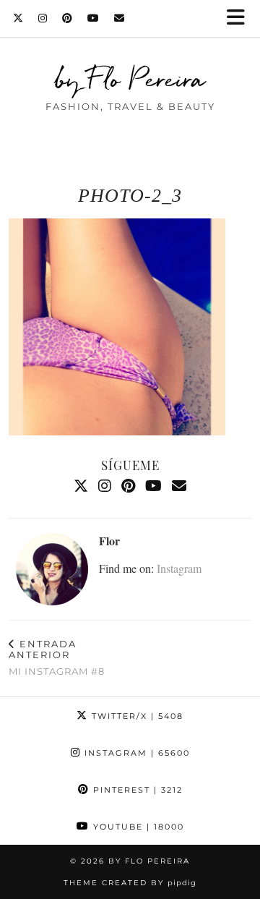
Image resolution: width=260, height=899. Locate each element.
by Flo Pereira (130, 79)
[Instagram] (43, 18)
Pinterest (136, 790)
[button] (240, 18)
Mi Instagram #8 (57, 657)
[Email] (119, 18)
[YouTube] (93, 18)
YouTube (137, 827)
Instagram (179, 568)
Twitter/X (135, 716)
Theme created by (130, 882)
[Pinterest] (67, 18)
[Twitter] (18, 18)
